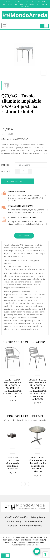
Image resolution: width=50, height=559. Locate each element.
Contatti (12, 525)
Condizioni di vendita (16, 517)
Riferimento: (6, 139)
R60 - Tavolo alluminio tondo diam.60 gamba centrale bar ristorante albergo (37, 464)
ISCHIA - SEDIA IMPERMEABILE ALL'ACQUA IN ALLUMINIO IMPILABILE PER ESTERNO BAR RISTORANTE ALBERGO (37, 389)
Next (27, 484)
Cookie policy (14, 521)
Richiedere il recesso (31, 525)
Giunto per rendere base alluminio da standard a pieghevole (12, 463)
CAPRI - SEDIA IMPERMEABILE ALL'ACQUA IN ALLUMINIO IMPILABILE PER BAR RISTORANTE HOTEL (12, 388)
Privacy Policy (38, 517)
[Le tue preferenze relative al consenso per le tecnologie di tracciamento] (45, 554)
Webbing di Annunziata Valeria (25, 545)
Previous (23, 484)
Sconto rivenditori (33, 521)
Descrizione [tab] (24, 235)
